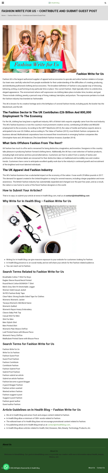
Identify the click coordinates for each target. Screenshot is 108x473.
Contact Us (101, 468)
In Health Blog (35, 468)
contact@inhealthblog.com (59, 425)
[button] (6, 467)
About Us (91, 468)
